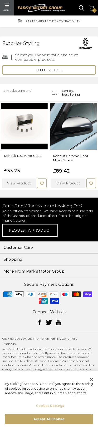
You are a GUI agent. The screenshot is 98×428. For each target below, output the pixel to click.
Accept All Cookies (49, 419)
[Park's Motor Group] (41, 8)
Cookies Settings (50, 406)
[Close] (91, 379)
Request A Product (30, 230)
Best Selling (71, 94)
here (13, 338)
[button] (19, 183)
